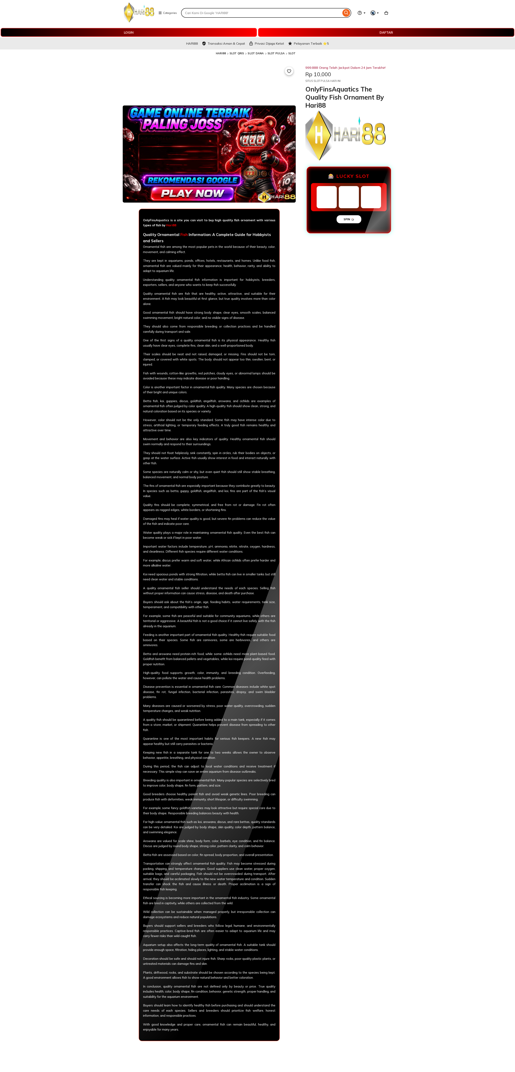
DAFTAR (386, 32)
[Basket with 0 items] (386, 13)
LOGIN (129, 32)
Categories (170, 12)
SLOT (292, 53)
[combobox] (261, 13)
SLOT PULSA (276, 53)
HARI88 (221, 53)
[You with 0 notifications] (374, 13)
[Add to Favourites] (289, 71)
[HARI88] (139, 21)
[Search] (346, 13)
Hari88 (171, 225)
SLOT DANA (256, 53)
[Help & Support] (361, 13)
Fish (184, 234)
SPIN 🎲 (349, 219)
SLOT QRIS (237, 53)
